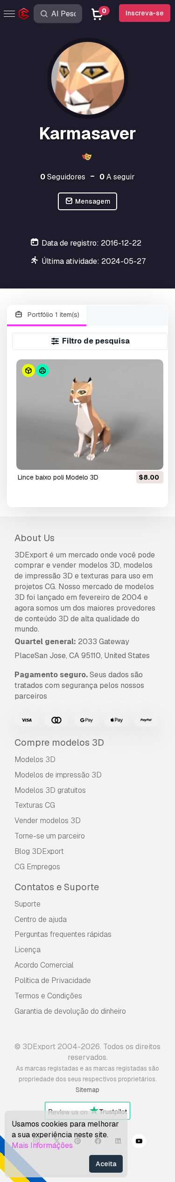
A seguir (117, 177)
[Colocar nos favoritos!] (149, 457)
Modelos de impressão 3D (58, 775)
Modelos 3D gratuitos (50, 790)
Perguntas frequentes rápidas (63, 934)
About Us (34, 538)
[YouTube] (139, 1142)
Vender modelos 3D (47, 820)
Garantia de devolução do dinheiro (70, 1011)
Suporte (27, 904)
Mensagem (92, 201)
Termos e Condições (48, 996)
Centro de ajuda (40, 919)
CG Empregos (37, 867)
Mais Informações (42, 1145)
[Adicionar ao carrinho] (130, 457)
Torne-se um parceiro (49, 836)
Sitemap (87, 1090)
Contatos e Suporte (56, 887)
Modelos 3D (35, 759)
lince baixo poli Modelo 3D (58, 477)
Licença (27, 950)
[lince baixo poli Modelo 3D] (89, 414)
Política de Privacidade (52, 980)
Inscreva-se (145, 13)
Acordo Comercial (44, 965)
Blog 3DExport (39, 851)
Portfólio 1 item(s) (52, 314)
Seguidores (62, 177)
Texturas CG (34, 805)
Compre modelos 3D (59, 742)
